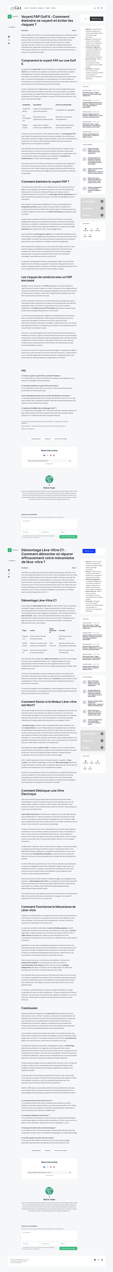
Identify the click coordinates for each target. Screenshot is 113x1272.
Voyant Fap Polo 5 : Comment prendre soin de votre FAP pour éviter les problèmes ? (43, 426)
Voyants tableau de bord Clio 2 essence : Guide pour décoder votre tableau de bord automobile (92, 105)
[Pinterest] (102, 1260)
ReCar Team (49, 488)
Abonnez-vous (96, 19)
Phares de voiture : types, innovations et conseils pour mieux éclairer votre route (91, 125)
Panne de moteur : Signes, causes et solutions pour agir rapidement (91, 94)
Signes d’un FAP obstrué (27, 429)
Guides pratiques (36, 439)
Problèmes (48, 439)
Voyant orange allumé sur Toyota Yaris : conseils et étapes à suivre (90, 135)
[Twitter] (98, 1260)
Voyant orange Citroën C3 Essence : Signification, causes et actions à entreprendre (92, 115)
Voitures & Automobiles (61, 439)
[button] (95, 8)
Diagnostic (15, 16)
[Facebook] (95, 1260)
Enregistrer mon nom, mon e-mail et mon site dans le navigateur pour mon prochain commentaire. (39, 536)
